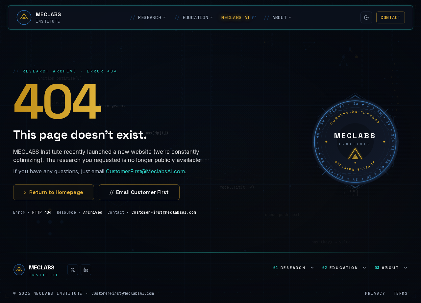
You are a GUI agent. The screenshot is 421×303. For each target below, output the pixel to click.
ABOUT (275, 17)
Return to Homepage (53, 192)
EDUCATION (191, 17)
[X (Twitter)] (72, 269)
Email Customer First (139, 192)
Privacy (375, 293)
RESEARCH (145, 17)
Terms (400, 293)
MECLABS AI (235, 17)
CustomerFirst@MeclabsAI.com (145, 171)
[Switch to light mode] (366, 17)
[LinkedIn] (86, 269)
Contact (391, 17)
